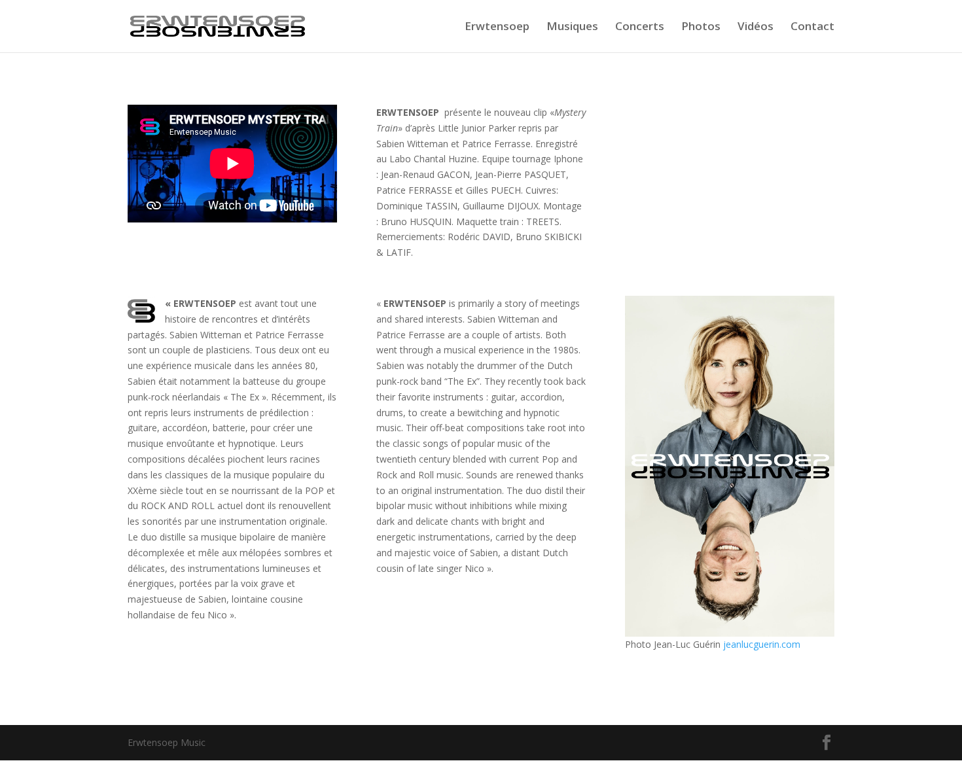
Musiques (572, 27)
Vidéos (756, 27)
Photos (701, 27)
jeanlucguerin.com (761, 644)
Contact (812, 27)
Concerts (639, 27)
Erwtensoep (497, 27)
